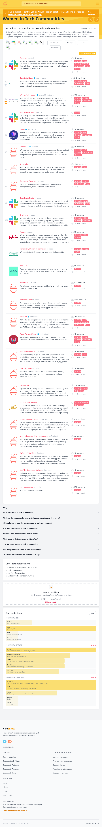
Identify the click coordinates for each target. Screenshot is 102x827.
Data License (7, 795)
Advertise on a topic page (62, 769)
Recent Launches (9, 757)
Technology (18, 563)
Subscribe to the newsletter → (15, 811)
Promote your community (62, 761)
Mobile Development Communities (20, 576)
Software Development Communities (21, 567)
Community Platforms (11, 765)
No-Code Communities (15, 573)
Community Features (11, 769)
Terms (5, 791)
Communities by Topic (11, 761)
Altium (97, 823)
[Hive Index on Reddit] (10, 741)
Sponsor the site (59, 765)
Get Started (91, 13)
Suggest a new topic (60, 773)
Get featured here (88, 53)
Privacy (5, 787)
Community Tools (9, 773)
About (5, 783)
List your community (60, 757)
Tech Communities (14, 570)
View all (93, 645)
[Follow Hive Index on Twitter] (5, 741)
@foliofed (11, 747)
